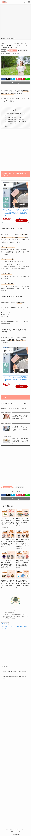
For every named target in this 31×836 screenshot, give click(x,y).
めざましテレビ (23, 50)
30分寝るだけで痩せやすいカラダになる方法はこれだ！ (15, 672)
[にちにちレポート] (4, 2)
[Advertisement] (15, 21)
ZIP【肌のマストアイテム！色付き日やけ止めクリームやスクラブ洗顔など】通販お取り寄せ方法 (20, 416)
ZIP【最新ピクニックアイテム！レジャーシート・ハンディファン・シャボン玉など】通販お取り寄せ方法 (20, 428)
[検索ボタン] (25, 2)
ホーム (7, 829)
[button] (3, 79)
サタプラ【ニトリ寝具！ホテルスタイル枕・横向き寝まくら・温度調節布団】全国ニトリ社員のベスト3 (20, 441)
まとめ (7, 126)
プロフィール (12, 829)
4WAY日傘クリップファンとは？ (16, 117)
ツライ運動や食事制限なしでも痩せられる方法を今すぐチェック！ (15, 677)
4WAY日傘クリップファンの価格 (16, 119)
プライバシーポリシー (20, 829)
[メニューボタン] (29, 2)
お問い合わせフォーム (15, 831)
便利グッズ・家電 (13, 50)
